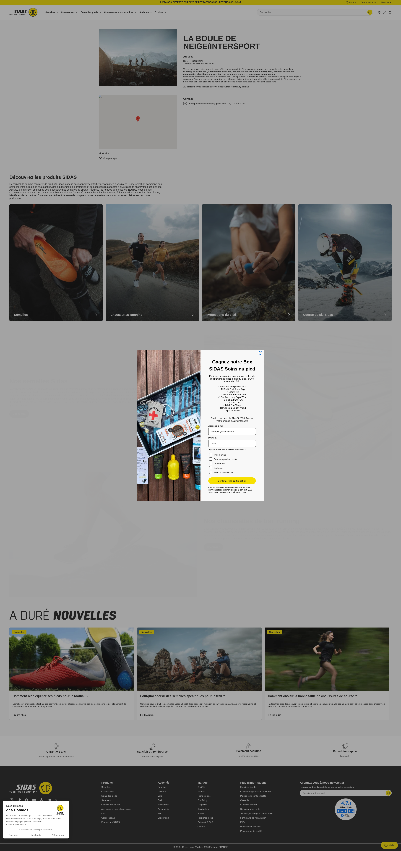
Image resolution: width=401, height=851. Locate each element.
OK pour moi (58, 835)
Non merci (14, 835)
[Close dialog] (260, 353)
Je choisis (36, 835)
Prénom (212, 437)
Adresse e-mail (216, 426)
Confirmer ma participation (232, 481)
